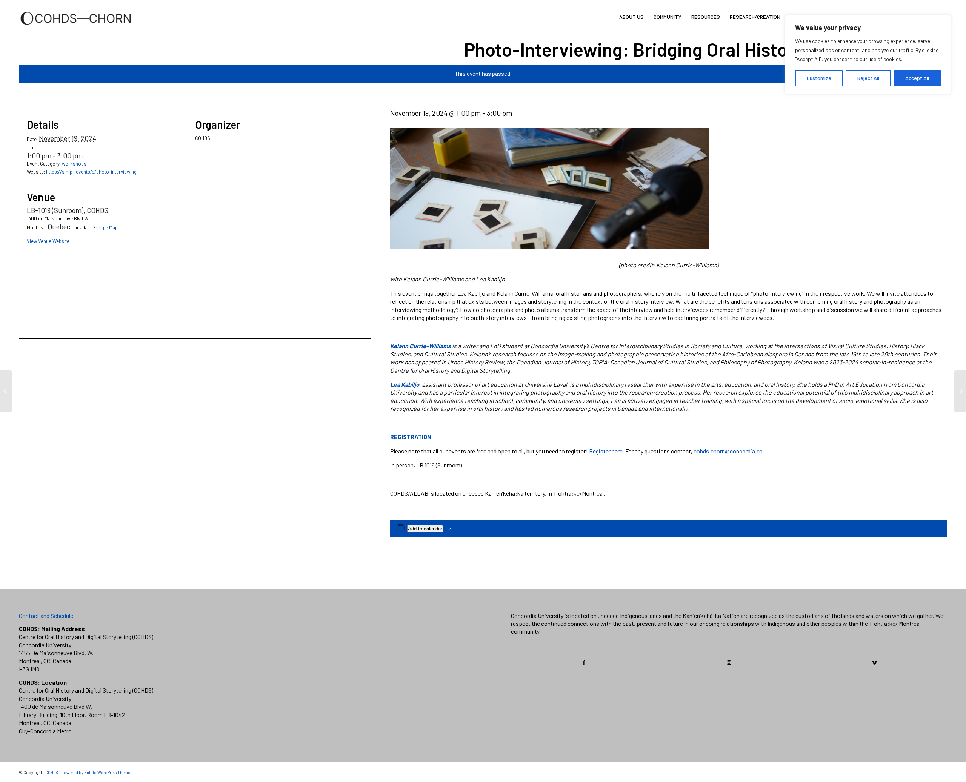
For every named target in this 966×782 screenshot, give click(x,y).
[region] (868, 54)
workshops (74, 164)
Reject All (868, 78)
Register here (606, 451)
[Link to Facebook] (584, 662)
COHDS (51, 772)
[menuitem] (631, 17)
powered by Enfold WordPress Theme (95, 772)
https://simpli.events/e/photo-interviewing (91, 172)
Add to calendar (425, 529)
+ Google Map (103, 227)
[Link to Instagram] (729, 662)
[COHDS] (75, 28)
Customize (819, 78)
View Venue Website (48, 241)
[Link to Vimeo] (874, 662)
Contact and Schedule (46, 615)
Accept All (917, 78)
